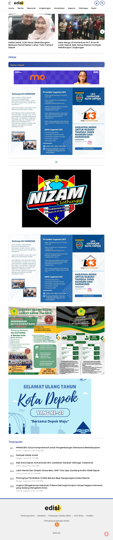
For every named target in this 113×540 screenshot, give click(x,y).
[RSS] (57, 524)
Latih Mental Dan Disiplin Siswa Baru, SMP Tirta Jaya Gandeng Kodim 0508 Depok (57, 470)
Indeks (89, 515)
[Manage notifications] (106, 534)
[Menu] (10, 3)
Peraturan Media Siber (60, 515)
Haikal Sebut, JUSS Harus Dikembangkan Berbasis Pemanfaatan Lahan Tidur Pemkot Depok (30, 45)
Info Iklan (79, 515)
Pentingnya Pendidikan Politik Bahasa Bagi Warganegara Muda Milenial (52, 478)
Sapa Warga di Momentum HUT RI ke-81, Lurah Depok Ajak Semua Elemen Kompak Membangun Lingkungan (79, 45)
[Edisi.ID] (21, 3)
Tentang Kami (27, 515)
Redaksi (41, 515)
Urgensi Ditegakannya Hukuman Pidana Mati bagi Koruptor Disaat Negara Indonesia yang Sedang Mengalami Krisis (59, 486)
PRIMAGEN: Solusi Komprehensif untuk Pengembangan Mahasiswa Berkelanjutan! (58, 447)
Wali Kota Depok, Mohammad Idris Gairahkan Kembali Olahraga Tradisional (54, 462)
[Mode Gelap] (96, 3)
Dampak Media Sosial (27, 455)
